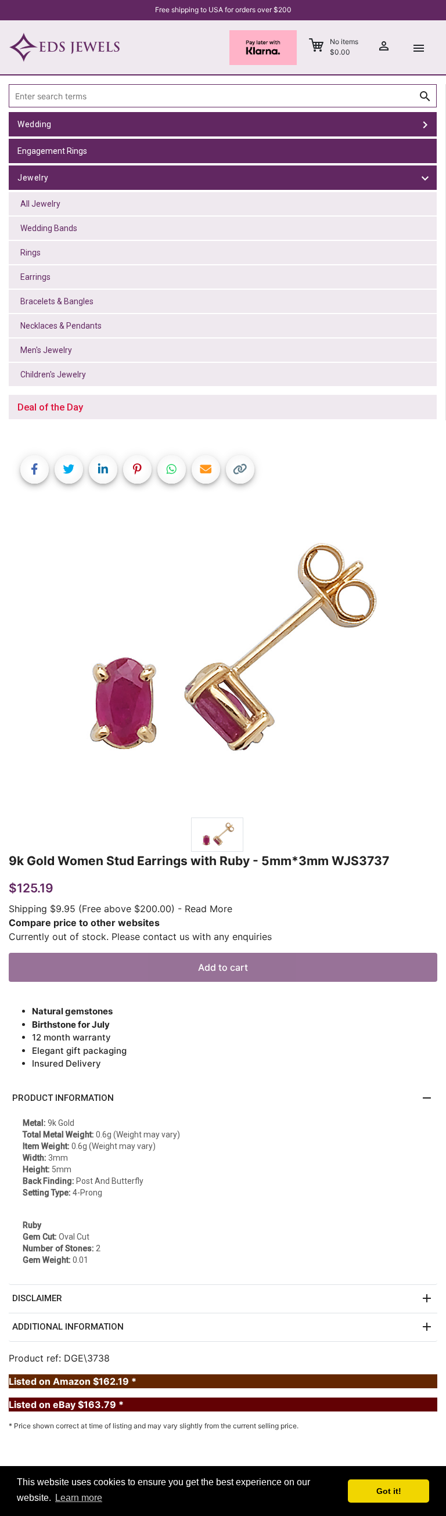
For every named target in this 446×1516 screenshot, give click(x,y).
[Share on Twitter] (69, 469)
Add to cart (223, 967)
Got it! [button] (388, 1491)
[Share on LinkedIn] (103, 469)
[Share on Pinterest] (137, 469)
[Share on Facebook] (34, 469)
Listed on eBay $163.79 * (66, 1404)
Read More (208, 908)
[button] (223, 1098)
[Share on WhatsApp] (171, 469)
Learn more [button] (78, 1498)
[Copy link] (240, 469)
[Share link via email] (206, 469)
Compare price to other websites (84, 922)
